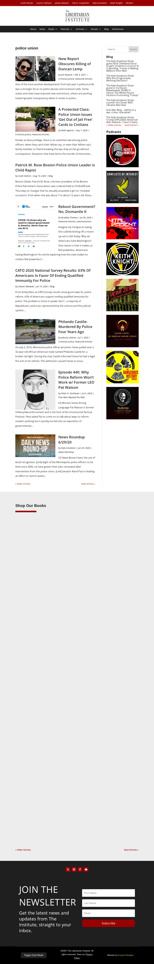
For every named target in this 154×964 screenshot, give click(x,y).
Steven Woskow (26, 286)
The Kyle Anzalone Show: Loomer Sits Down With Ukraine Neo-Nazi (120, 102)
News (42, 29)
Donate (94, 29)
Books (51, 29)
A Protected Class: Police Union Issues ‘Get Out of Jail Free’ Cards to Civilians (75, 117)
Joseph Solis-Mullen (31, 709)
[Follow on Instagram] (74, 869)
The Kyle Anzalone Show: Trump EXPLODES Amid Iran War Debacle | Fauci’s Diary (122, 120)
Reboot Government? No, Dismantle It (76, 209)
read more (25, 609)
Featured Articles (83, 78)
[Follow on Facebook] (80, 869)
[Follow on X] (68, 869)
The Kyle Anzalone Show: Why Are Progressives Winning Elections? (120, 78)
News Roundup (66, 452)
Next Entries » (88, 483)
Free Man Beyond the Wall (71, 397)
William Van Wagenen (32, 604)
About (33, 29)
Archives (80, 29)
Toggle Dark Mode (33, 955)
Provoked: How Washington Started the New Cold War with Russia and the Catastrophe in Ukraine (76, 810)
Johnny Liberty (68, 337)
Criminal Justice (66, 78)
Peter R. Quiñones (70, 393)
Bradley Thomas (69, 217)
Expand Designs (126, 955)
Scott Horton (27, 3)
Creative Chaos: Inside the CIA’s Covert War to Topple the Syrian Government (67, 600)
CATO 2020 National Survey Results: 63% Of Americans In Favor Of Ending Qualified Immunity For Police (53, 275)
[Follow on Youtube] (86, 869)
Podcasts (65, 29)
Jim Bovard (66, 74)
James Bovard (62, 3)
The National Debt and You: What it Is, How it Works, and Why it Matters (65, 704)
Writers (129, 3)
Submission (118, 29)
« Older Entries (22, 483)
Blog (106, 29)
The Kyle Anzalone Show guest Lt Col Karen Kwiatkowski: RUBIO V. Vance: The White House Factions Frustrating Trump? (122, 90)
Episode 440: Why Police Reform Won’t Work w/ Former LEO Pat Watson (76, 380)
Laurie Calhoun (44, 3)
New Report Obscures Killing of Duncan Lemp (74, 63)
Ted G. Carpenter (80, 3)
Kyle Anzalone (100, 3)
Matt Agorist (67, 130)
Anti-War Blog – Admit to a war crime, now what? (121, 111)
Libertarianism (84, 221)
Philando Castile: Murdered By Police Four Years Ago (75, 326)
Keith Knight (116, 3)
